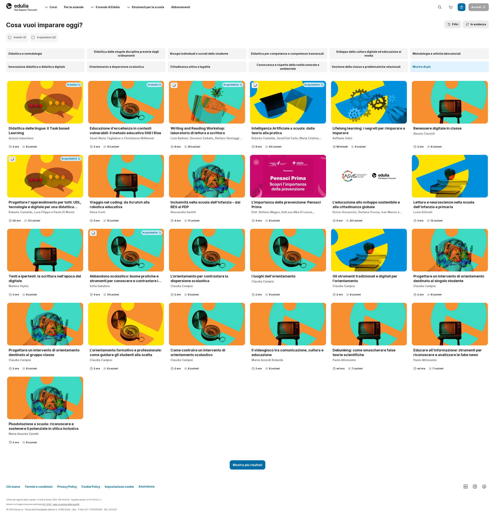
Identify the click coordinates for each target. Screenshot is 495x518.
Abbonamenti (180, 7)
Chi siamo (13, 486)
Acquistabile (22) (46, 37)
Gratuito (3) (20, 37)
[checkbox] (9, 37)
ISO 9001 (46, 504)
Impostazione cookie (119, 486)
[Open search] (440, 7)
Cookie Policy (90, 486)
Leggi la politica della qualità (66, 504)
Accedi (476, 7)
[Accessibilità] (461, 7)
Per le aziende (74, 7)
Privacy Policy (67, 486)
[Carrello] (450, 7)
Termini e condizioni (39, 486)
